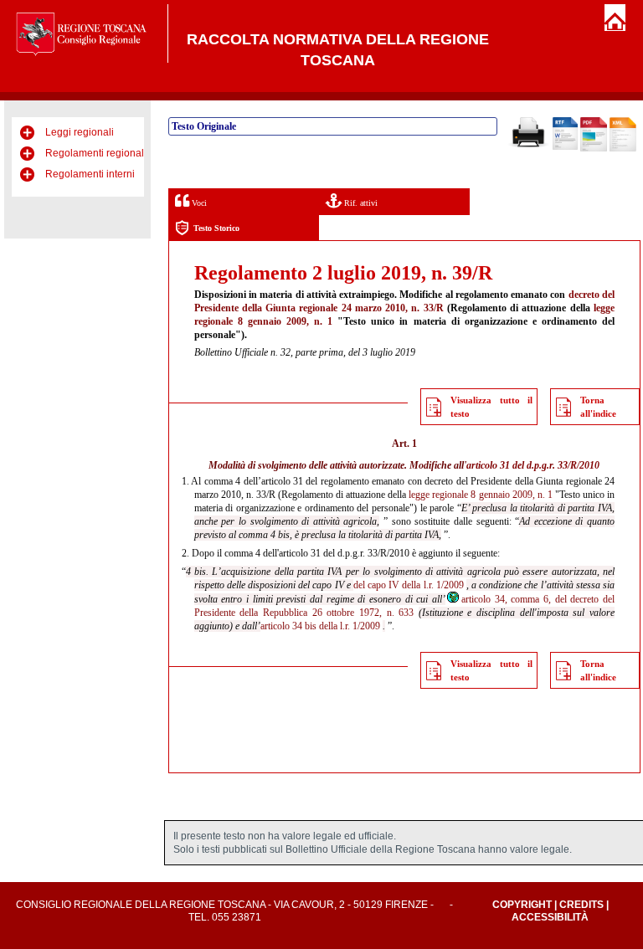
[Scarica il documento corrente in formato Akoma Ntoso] (623, 148)
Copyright (522, 905)
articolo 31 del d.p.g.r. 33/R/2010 (532, 465)
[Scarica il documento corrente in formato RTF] (565, 146)
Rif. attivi (360, 203)
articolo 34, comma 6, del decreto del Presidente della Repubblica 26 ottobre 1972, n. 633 (404, 605)
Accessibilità (550, 917)
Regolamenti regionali (96, 153)
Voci (198, 203)
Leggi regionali (79, 132)
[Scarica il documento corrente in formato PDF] (593, 148)
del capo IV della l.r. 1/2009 (408, 585)
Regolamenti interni (90, 174)
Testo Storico (216, 228)
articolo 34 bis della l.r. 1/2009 (320, 626)
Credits (581, 905)
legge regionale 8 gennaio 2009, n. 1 (480, 494)
